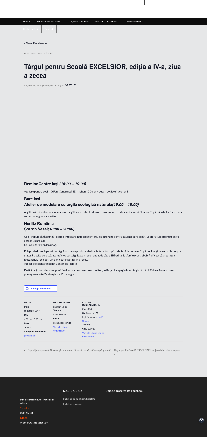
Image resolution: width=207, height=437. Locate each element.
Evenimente (29, 335)
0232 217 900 (26, 412)
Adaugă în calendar (41, 288)
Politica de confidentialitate (79, 398)
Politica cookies (72, 403)
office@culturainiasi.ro (34, 422)
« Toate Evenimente (35, 43)
